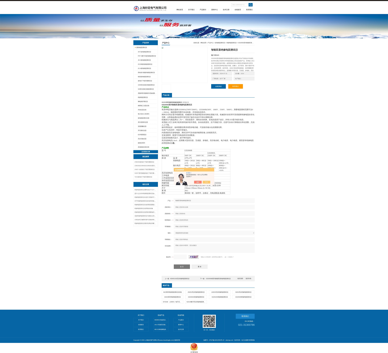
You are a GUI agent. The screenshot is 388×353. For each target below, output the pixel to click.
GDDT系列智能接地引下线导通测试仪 (146, 173)
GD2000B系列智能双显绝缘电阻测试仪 (218, 278)
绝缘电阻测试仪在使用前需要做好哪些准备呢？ (146, 204)
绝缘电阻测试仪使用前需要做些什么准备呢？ (146, 212)
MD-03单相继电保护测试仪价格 (161, 329)
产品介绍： (167, 95)
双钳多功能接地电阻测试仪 (146, 72)
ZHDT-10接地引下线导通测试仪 (145, 169)
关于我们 (191, 10)
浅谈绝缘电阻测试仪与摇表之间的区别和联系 (146, 216)
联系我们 (249, 10)
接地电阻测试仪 (141, 47)
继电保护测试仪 (143, 101)
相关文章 (145, 184)
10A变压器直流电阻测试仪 (146, 85)
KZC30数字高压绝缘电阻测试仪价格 (197, 302)
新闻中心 (214, 10)
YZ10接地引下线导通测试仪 (143, 177)
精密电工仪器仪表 (143, 105)
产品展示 (203, 10)
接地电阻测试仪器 (143, 118)
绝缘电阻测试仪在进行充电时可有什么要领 (146, 197)
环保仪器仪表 (142, 110)
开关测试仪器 (142, 130)
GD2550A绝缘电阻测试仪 (196, 297)
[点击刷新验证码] (194, 257)
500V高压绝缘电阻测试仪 (243, 292)
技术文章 (226, 10)
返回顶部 (240, 278)
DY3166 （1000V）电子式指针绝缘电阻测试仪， (173, 302)
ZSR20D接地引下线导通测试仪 (144, 162)
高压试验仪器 (142, 139)
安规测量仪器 (142, 126)
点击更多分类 (145, 151)
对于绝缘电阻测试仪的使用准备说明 (146, 201)
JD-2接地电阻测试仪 (144, 60)
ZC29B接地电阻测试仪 (145, 64)
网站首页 (180, 10)
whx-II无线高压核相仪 (161, 324)
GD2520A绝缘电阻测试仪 (220, 297)
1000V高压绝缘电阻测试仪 (219, 292)
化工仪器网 (245, 340)
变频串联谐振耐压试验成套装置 (147, 93)
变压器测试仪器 (143, 122)
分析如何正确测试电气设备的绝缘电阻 (146, 219)
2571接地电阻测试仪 (144, 52)
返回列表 (248, 278)
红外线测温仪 (142, 134)
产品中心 (211, 43)
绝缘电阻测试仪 (143, 97)
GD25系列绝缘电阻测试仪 (172, 297)
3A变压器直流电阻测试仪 (146, 89)
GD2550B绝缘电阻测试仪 (243, 297)
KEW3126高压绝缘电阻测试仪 (179, 278)
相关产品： (167, 285)
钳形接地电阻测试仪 (144, 76)
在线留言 (238, 10)
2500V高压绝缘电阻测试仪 (196, 292)
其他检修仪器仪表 (143, 147)
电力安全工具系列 (143, 114)
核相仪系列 (141, 143)
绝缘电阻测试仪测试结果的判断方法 (146, 223)
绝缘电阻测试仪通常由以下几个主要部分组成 (146, 190)
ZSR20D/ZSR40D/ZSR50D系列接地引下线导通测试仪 (146, 166)
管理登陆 (252, 340)
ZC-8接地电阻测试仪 (144, 68)
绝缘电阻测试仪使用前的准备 (144, 208)
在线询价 (218, 86)
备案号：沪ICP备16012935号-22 (213, 340)
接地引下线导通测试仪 (145, 81)
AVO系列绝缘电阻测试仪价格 (172, 292)
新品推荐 (145, 156)
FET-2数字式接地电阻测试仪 (147, 56)
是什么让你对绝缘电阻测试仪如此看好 (146, 193)
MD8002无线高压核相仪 (161, 320)
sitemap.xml (229, 340)
